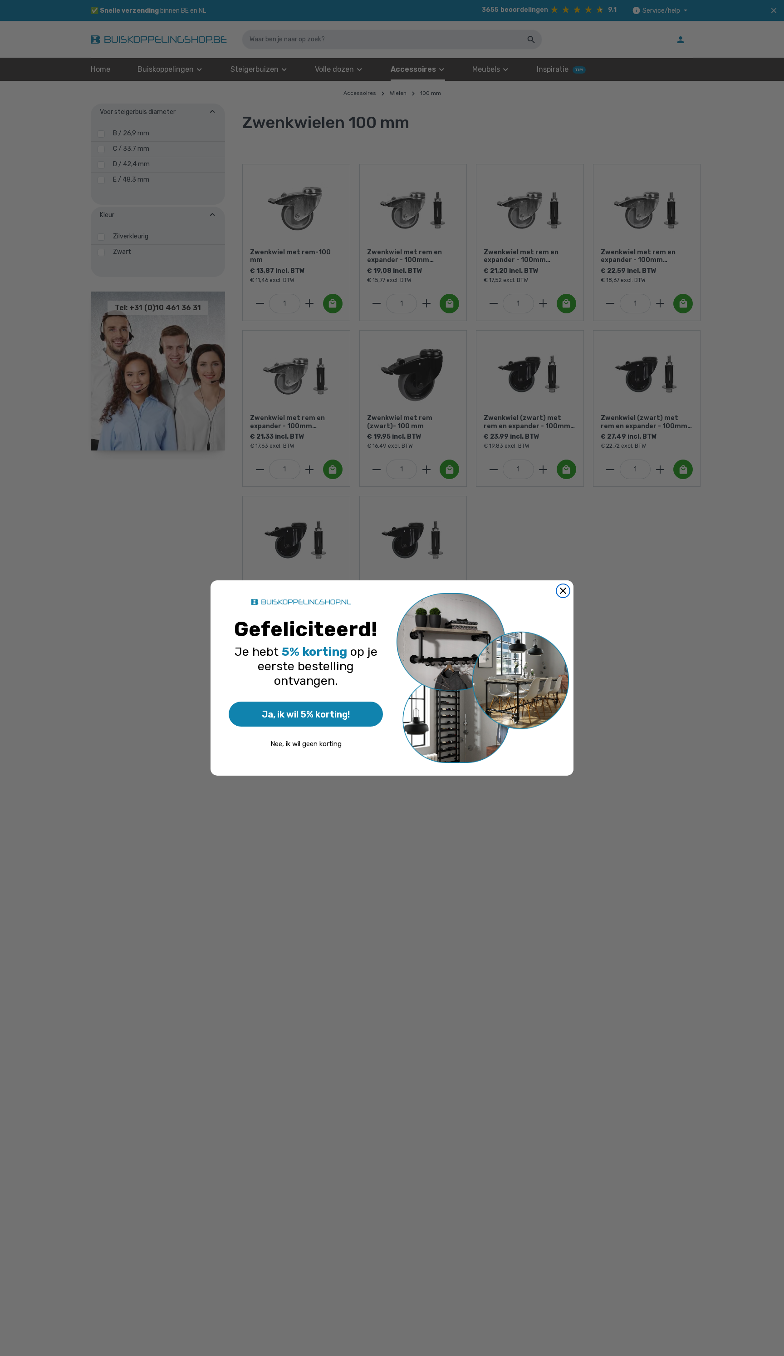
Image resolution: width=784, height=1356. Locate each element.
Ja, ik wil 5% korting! (306, 714)
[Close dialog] (563, 591)
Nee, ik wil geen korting (306, 744)
